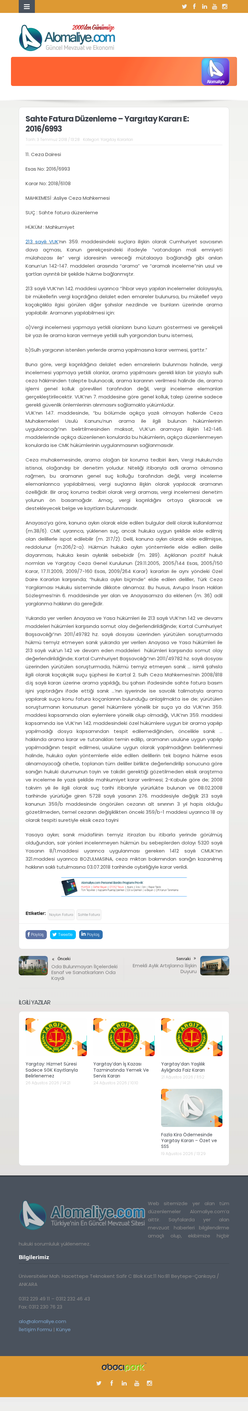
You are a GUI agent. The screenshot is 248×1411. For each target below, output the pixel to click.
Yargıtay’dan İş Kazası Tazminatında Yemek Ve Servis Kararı (121, 1070)
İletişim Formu (35, 1329)
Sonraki (183, 958)
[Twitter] (184, 6)
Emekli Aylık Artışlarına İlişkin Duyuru (165, 968)
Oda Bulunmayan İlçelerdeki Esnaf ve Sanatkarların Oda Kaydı (84, 972)
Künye (63, 1329)
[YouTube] (214, 6)
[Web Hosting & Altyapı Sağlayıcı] (124, 1366)
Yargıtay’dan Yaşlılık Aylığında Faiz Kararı (183, 1067)
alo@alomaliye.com (42, 1321)
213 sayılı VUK (42, 241)
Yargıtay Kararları (116, 139)
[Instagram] (224, 6)
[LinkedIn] (204, 6)
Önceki (63, 958)
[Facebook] (194, 6)
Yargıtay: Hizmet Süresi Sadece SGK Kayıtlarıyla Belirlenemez (52, 1070)
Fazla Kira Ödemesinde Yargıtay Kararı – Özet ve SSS (189, 1140)
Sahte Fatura (89, 914)
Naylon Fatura (61, 914)
